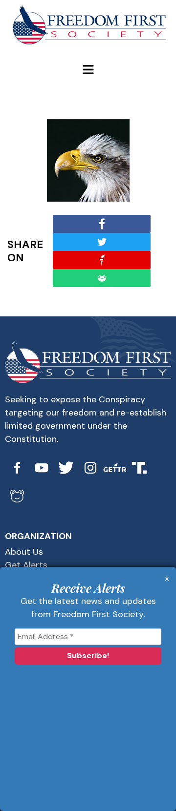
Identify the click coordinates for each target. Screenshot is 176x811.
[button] (88, 70)
